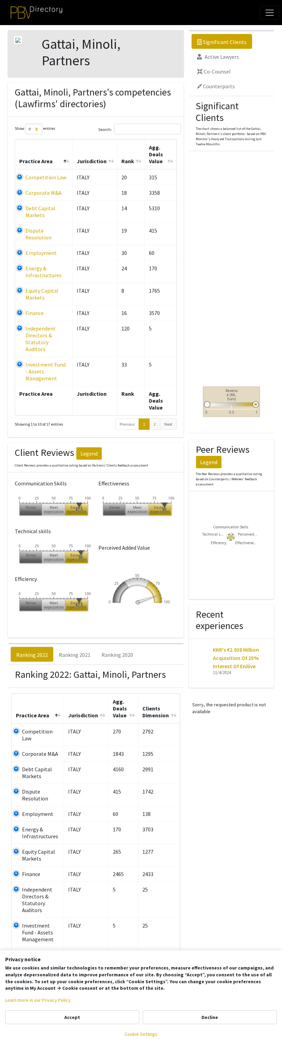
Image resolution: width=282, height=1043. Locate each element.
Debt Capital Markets (40, 211)
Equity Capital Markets (41, 294)
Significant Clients (224, 41)
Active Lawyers (221, 56)
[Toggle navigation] (269, 13)
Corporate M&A (43, 192)
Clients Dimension (155, 712)
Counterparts (218, 86)
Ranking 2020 (117, 654)
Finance (34, 313)
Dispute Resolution (38, 234)
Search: (105, 129)
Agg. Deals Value (156, 154)
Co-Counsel (217, 71)
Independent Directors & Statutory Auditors (40, 338)
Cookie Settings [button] (141, 1034)
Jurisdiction (92, 161)
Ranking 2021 (74, 654)
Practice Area (36, 161)
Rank (127, 161)
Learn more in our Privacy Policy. (38, 1000)
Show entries (35, 128)
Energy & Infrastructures (43, 272)
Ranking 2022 (32, 654)
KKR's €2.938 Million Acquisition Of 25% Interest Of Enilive (236, 658)
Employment (41, 252)
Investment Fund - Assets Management (38, 932)
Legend (89, 453)
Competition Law (45, 177)
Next (168, 424)
